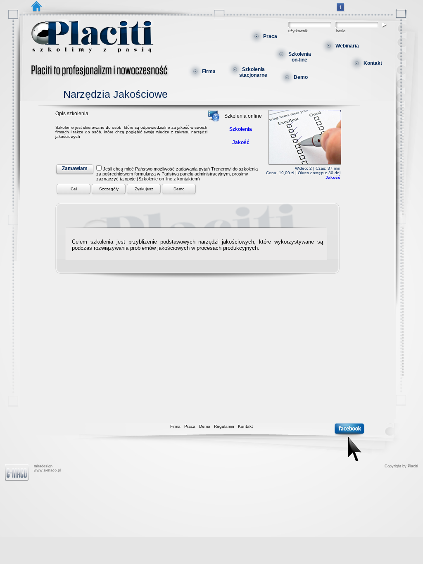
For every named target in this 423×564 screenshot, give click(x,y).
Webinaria (347, 46)
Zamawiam (75, 168)
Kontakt (373, 63)
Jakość (333, 177)
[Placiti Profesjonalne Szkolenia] (340, 10)
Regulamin (224, 426)
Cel (74, 189)
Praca (270, 36)
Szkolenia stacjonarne (253, 72)
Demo (301, 77)
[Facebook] (349, 443)
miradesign (43, 466)
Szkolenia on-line (299, 57)
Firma (209, 71)
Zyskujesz (144, 189)
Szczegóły (109, 189)
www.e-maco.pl (47, 470)
